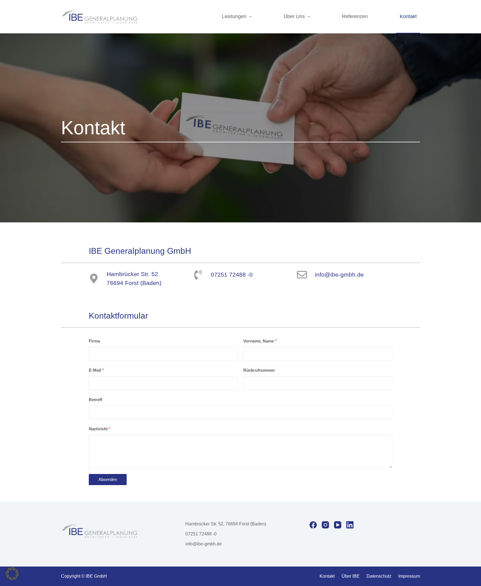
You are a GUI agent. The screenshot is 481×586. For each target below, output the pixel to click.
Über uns (294, 16)
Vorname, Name (260, 341)
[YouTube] (337, 524)
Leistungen (234, 16)
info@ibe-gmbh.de (203, 544)
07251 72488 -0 (201, 534)
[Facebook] (313, 524)
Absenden (108, 479)
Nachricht (100, 428)
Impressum (409, 576)
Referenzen (355, 16)
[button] (12, 574)
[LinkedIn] (350, 524)
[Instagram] (325, 524)
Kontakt (408, 16)
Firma (94, 341)
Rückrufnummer (259, 370)
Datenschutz (379, 576)
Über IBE (351, 576)
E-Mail (96, 370)
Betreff (95, 399)
